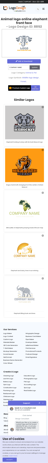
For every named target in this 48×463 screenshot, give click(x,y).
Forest (23, 81)
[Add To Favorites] (42, 107)
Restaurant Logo (9, 393)
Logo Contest (8, 336)
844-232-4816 (38, 2)
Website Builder (9, 342)
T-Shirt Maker (8, 348)
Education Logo (29, 376)
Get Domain (7, 357)
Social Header (8, 354)
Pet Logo (27, 382)
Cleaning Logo (8, 376)
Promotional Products (33, 351)
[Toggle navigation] (43, 9)
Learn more (13, 456)
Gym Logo (7, 384)
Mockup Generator (10, 351)
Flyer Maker (30, 339)
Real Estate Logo (30, 390)
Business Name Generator (12, 360)
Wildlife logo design (30, 77)
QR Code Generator (10, 345)
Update (35, 67)
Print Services (30, 348)
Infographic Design (32, 333)
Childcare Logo (8, 396)
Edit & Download (25, 61)
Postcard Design (32, 354)
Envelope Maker (31, 342)
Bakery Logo (7, 382)
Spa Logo (27, 388)
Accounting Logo (30, 384)
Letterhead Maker (32, 345)
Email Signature (31, 357)
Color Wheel (7, 363)
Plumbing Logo (8, 390)
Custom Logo (8, 339)
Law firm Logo (8, 379)
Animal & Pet (31, 72)
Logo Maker (7, 333)
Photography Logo (30, 379)
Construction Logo (10, 388)
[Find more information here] (27, 431)
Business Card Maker (33, 336)
